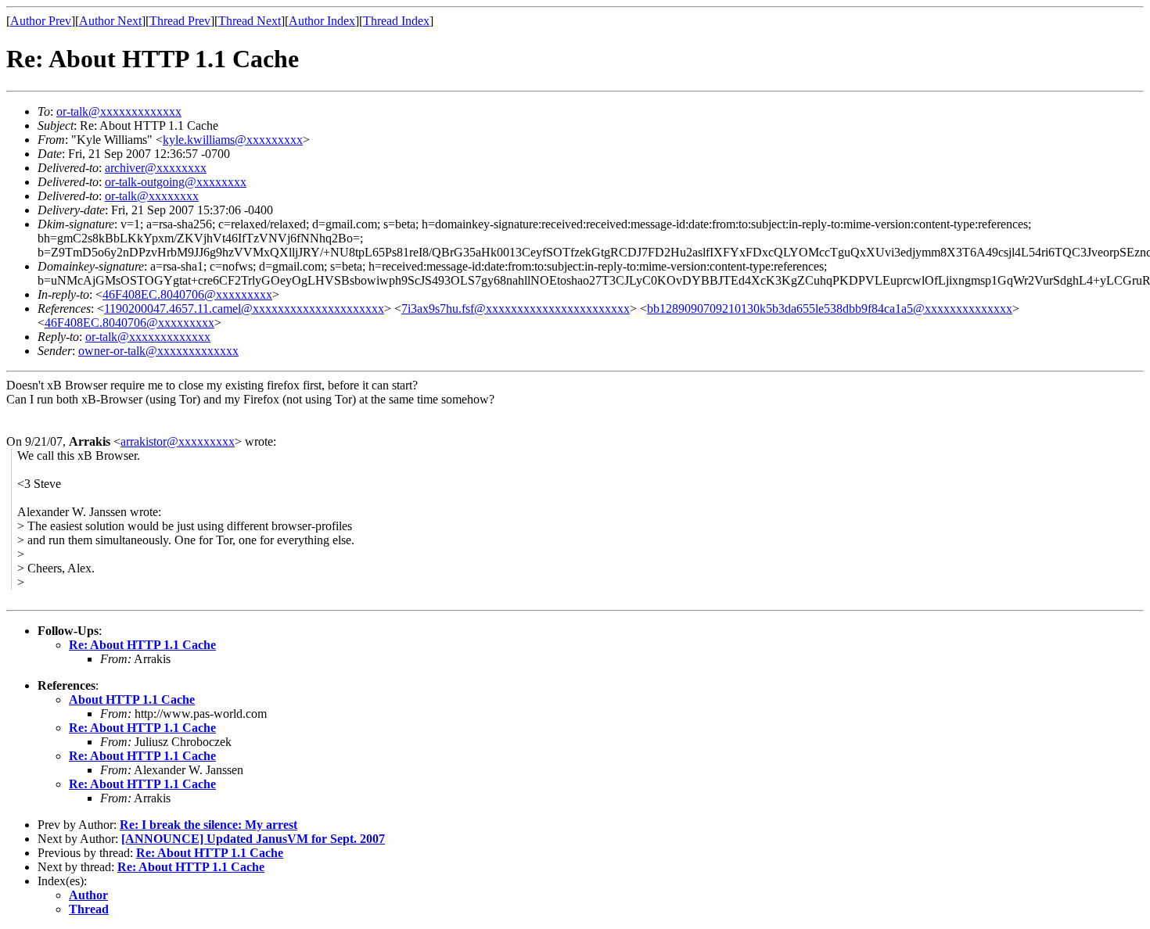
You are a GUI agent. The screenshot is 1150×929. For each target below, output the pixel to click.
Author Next (110, 20)
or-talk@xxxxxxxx (152, 196)
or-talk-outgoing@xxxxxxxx (175, 181)
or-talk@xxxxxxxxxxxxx (118, 111)
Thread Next (249, 20)
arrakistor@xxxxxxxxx (177, 441)
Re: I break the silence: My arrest (208, 824)
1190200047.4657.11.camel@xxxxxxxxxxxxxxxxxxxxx (244, 308)
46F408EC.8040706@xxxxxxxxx (187, 294)
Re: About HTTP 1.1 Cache (142, 644)
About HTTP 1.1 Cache (132, 699)
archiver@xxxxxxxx (156, 167)
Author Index (322, 20)
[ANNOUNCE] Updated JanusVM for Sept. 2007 (253, 838)
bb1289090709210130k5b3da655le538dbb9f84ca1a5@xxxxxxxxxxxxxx (829, 308)
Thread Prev (179, 20)
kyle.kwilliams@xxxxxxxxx (233, 139)
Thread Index (396, 20)
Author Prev (40, 20)
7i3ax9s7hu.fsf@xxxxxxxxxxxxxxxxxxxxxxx (515, 308)
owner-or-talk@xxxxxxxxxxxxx (158, 350)
